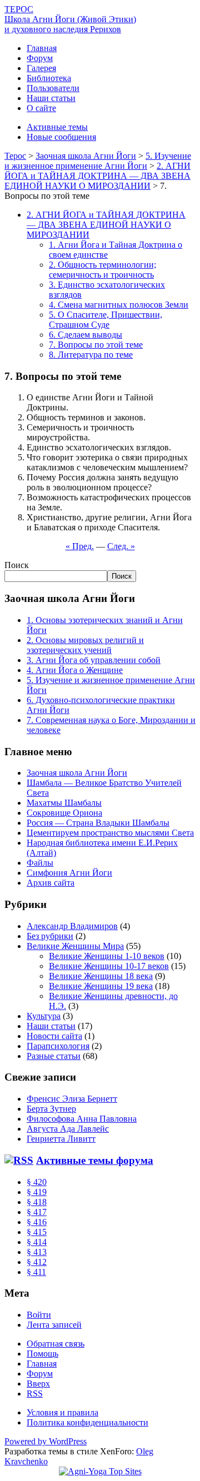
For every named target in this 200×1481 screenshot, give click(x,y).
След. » (121, 546)
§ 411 (36, 1272)
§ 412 (37, 1262)
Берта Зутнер (51, 1108)
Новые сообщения (61, 137)
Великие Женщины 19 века (101, 986)
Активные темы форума (94, 1160)
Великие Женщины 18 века (101, 976)
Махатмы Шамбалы (64, 802)
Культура (44, 1016)
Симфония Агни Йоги (69, 872)
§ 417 (37, 1212)
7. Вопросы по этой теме (96, 344)
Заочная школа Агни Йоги (77, 772)
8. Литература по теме (91, 354)
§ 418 (37, 1202)
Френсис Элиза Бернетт (72, 1098)
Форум (40, 58)
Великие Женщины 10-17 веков (109, 966)
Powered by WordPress (45, 1441)
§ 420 (37, 1182)
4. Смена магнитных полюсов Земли (118, 304)
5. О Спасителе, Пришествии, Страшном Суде (105, 319)
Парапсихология (58, 1046)
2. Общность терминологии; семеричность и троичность (102, 269)
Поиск (16, 565)
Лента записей (54, 1324)
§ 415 (37, 1232)
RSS (35, 1393)
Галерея (41, 68)
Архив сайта (50, 882)
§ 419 (37, 1192)
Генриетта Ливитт (61, 1138)
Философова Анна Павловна (82, 1118)
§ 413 (37, 1252)
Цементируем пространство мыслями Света (110, 832)
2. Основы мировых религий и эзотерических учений (85, 645)
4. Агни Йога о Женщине (75, 670)
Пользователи (53, 88)
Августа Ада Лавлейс (68, 1128)
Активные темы (57, 127)
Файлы (40, 862)
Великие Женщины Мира (75, 946)
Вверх (38, 1383)
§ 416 (37, 1222)
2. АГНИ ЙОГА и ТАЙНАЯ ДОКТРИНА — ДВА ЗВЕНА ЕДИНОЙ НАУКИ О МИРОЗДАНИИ (106, 224)
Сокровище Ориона (64, 812)
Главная (42, 48)
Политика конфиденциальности (87, 1422)
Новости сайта (54, 1036)
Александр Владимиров (72, 926)
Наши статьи (51, 98)
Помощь (42, 1353)
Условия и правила (62, 1412)
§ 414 (37, 1242)
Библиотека (49, 78)
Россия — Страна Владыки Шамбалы (98, 822)
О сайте (41, 108)
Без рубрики (50, 936)
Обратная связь (55, 1343)
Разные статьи (54, 1056)
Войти (39, 1314)
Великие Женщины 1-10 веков (106, 956)
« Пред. (80, 546)
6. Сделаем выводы (85, 334)
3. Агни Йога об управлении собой (94, 660)
